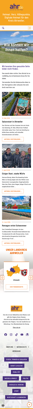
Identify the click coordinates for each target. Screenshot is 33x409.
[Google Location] (27, 334)
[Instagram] (11, 334)
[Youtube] (22, 334)
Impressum (16, 351)
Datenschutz (22, 347)
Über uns (9, 347)
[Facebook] (5, 334)
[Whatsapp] (16, 340)
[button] (29, 28)
